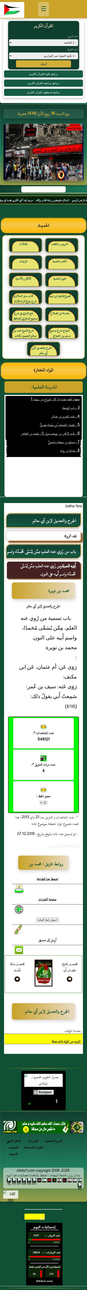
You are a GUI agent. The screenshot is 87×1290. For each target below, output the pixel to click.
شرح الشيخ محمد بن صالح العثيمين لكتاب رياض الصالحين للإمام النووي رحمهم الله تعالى (25, 335)
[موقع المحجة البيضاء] (44, 153)
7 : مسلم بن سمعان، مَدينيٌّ (64, 434)
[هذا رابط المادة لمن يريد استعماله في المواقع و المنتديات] (19, 930)
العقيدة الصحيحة (34, 1147)
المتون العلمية (59, 278)
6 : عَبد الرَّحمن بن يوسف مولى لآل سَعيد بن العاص (50, 426)
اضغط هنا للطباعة (47, 879)
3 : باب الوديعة (71, 400)
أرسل (43, 63)
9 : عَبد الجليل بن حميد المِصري (61, 451)
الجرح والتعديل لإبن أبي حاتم (41, 350)
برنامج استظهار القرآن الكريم (43, 92)
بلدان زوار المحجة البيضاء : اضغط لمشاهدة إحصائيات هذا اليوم (43, 1175)
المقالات (23, 244)
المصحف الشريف (13, 1150)
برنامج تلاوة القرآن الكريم (43, 74)
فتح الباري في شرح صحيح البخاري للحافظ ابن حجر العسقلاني (25, 317)
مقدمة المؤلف (73, 1031)
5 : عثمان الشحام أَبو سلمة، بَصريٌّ (60, 417)
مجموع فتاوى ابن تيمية (60, 296)
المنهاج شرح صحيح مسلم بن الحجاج (60, 333)
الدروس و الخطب (59, 244)
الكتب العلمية (60, 261)
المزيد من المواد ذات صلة (66, 1041)
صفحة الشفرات (47, 899)
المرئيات (23, 261)
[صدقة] (43, 1128)
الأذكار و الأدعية (23, 278)
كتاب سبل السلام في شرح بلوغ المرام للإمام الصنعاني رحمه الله (25, 300)
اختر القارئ (72, 49)
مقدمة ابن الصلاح (59, 313)
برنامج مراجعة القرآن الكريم (43, 83)
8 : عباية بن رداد (70, 443)
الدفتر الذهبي (13, 1141)
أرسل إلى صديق (47, 940)
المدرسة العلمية (54, 1141)
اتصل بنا (33, 1141)
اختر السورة (73, 36)
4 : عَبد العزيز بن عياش (65, 409)
